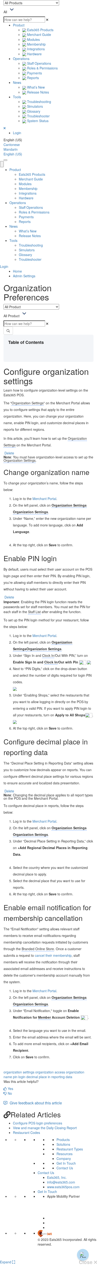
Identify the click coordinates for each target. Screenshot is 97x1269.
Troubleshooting (38, 101)
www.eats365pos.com (63, 1186)
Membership (36, 44)
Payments (34, 73)
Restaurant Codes (26, 1132)
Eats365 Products (39, 29)
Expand (6, 1262)
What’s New (35, 87)
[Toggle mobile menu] (5, 160)
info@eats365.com (61, 1182)
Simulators (34, 106)
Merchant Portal (44, 498)
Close (86, 1262)
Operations (21, 58)
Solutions (63, 1144)
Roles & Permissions (42, 68)
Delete (9, 453)
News (17, 82)
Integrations (35, 49)
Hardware (34, 53)
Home (17, 271)
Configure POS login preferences (37, 1123)
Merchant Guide (38, 34)
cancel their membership (53, 955)
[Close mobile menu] (2, 164)
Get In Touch (66, 1163)
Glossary (33, 111)
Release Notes (37, 92)
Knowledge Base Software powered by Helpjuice (48, 1256)
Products (63, 1139)
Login (17, 132)
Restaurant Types (70, 1149)
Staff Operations (38, 63)
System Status (37, 120)
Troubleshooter (38, 116)
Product (18, 25)
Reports (32, 77)
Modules (33, 39)
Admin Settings (24, 275)
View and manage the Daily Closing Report (45, 1127)
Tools (17, 96)
